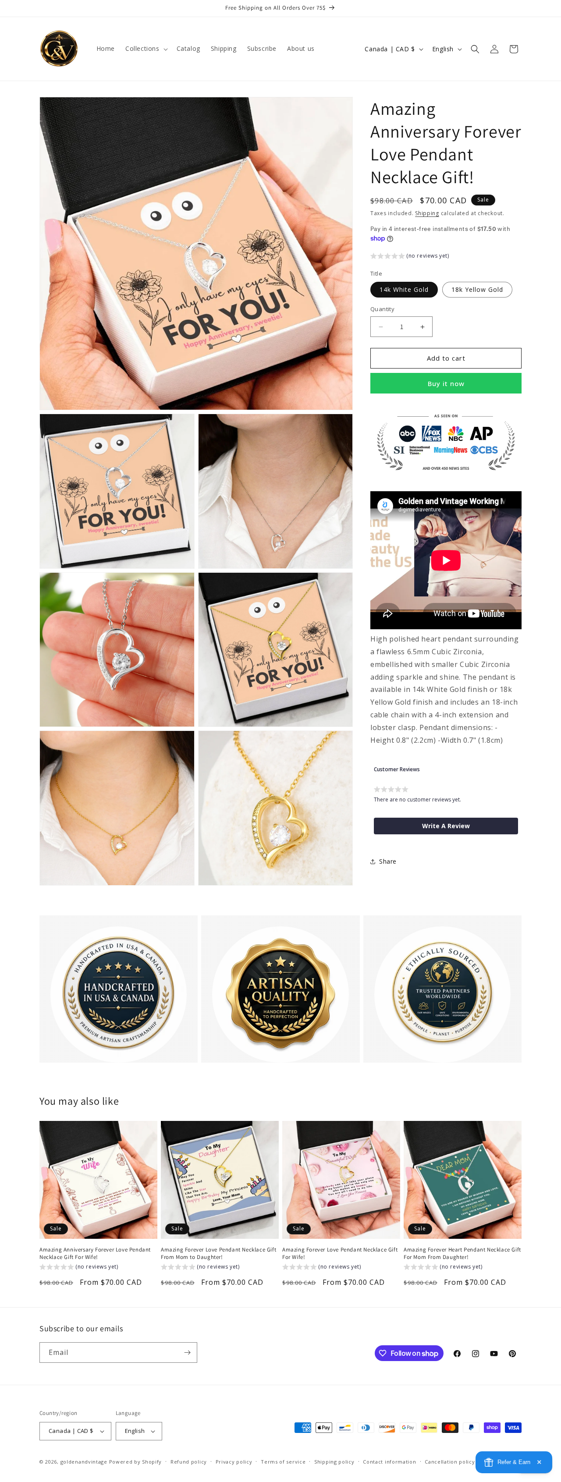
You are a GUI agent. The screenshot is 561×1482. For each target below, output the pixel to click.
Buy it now (446, 383)
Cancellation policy (450, 1461)
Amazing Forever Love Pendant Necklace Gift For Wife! (340, 1253)
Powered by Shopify (135, 1461)
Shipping (427, 213)
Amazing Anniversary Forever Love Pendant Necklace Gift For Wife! (95, 1253)
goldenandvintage (83, 1461)
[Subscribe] (187, 1352)
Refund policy (188, 1461)
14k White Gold (404, 290)
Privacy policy (234, 1461)
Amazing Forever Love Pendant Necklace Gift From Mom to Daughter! (218, 1253)
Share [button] (388, 861)
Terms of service (283, 1461)
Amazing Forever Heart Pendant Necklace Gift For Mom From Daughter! (462, 1253)
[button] (145, 48)
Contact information (389, 1461)
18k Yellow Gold (477, 290)
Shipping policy (334, 1461)
